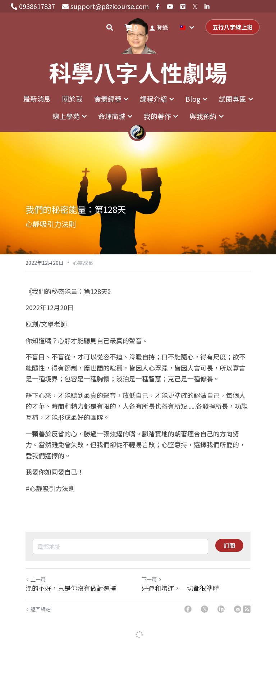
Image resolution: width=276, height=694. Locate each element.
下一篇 (149, 579)
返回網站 (41, 609)
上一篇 (38, 579)
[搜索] (109, 27)
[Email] (237, 609)
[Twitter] (204, 609)
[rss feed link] (246, 609)
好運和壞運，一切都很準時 (180, 588)
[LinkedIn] (221, 609)
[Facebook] (188, 609)
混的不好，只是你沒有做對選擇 (71, 588)
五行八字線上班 (232, 27)
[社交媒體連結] (158, 6)
